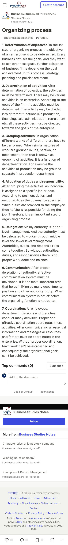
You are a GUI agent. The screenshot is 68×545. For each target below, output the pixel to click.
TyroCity (13, 492)
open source (38, 518)
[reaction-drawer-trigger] (9, 540)
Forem (19, 518)
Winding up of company (21, 460)
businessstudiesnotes (18, 37)
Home (13, 498)
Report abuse (46, 391)
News (37, 498)
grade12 (42, 37)
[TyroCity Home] (18, 4)
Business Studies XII (25, 14)
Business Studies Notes (37, 434)
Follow (34, 421)
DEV (19, 521)
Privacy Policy (36, 513)
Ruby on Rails (34, 525)
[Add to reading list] (39, 540)
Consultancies (30, 503)
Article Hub (50, 498)
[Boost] (52, 540)
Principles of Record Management (24, 474)
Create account (53, 5)
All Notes (25, 498)
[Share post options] (62, 539)
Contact (34, 508)
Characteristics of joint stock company (28, 446)
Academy (13, 503)
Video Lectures (49, 503)
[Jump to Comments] (24, 540)
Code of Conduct (23, 391)
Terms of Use (55, 513)
